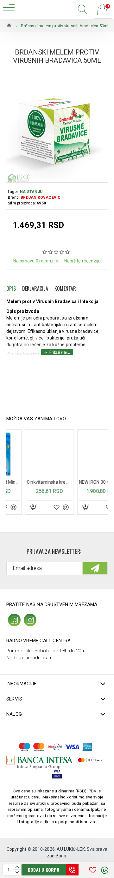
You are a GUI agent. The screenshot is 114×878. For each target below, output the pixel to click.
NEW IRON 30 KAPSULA (84, 482)
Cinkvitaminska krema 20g (32, 482)
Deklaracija (35, 288)
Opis (11, 288)
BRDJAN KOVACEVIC (40, 197)
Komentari (66, 288)
